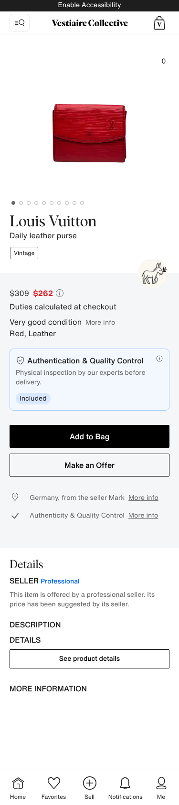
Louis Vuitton (53, 222)
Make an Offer (89, 465)
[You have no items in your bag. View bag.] (159, 23)
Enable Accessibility (89, 5)
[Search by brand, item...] (20, 23)
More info (100, 322)
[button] (159, 23)
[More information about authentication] (159, 358)
